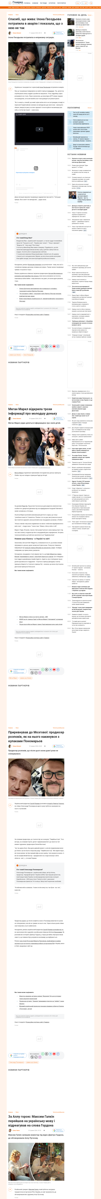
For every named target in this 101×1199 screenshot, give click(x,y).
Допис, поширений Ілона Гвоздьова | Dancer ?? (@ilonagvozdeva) (36, 193)
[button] (9, 3)
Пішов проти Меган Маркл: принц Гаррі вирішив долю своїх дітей (40, 624)
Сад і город (95, 7)
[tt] (32, 349)
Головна (27, 3)
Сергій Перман (35, 803)
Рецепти (33, 7)
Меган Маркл (19, 473)
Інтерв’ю (52, 3)
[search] (91, 3)
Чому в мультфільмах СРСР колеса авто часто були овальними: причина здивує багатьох (81, 130)
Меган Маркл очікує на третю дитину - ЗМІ (33, 617)
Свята (90, 7)
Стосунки (22, 7)
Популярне (61, 3)
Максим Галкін (34, 1189)
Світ (80, 50)
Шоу (60, 7)
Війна (80, 37)
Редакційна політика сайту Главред (37, 314)
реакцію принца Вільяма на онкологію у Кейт (40, 548)
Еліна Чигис (16, 1130)
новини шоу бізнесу (15, 355)
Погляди (43, 3)
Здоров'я (44, 7)
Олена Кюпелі (17, 33)
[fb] (57, 346)
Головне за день (77, 15)
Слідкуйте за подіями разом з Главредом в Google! (18, 348)
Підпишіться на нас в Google (59, 33)
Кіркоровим (58, 932)
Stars (9, 7)
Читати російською (58, 14)
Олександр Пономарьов (16, 1062)
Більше (90, 15)
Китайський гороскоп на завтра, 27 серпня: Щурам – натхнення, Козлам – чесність (82, 139)
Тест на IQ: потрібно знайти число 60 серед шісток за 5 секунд (81, 114)
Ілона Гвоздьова (45, 87)
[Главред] (18, 3)
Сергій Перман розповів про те (53, 929)
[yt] (54, 346)
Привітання (50, 7)
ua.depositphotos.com (44, 467)
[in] (39, 349)
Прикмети (38, 7)
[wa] (42, 346)
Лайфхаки (64, 7)
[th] (46, 346)
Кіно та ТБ (55, 7)
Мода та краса (15, 7)
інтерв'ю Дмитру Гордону (55, 803)
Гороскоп (27, 7)
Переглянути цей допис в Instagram (25, 172)
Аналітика (81, 27)
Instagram (51, 91)
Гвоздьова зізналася (34, 264)
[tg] (50, 346)
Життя (86, 7)
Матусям (82, 7)
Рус (78, 3)
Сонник (69, 7)
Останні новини (76, 154)
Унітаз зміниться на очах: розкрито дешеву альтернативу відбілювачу (81, 122)
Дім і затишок (75, 7)
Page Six (24, 506)
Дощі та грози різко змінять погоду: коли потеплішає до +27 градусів (81, 146)
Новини (35, 3)
